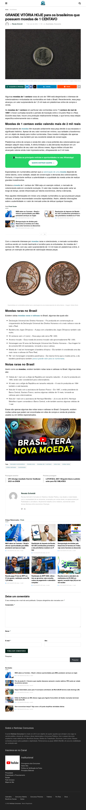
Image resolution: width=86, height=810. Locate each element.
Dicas (66, 797)
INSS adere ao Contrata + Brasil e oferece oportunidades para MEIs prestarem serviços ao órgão (28, 213)
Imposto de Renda (13, 572)
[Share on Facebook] (31, 86)
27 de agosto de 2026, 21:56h (25, 218)
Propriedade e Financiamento (15, 775)
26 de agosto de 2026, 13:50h (25, 228)
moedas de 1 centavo (44, 464)
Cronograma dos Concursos (30, 763)
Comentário (10, 605)
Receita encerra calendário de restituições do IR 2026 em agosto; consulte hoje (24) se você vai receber (70, 579)
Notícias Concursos (17, 734)
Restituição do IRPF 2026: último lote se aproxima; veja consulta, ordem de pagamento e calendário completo (43, 579)
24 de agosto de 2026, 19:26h (41, 585)
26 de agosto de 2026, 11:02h (14, 583)
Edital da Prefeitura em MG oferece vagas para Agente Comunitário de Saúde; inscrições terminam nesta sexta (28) (47, 699)
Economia (57, 24)
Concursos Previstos (36, 797)
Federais (49, 797)
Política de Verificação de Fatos (31, 768)
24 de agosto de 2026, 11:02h (67, 585)
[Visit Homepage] (43, 3)
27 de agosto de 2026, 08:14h (64, 218)
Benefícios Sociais (11, 799)
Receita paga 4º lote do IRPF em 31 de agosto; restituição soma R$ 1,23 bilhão (17, 578)
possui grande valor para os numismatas (48, 358)
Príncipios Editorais (27, 770)
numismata (22, 467)
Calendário (8, 797)
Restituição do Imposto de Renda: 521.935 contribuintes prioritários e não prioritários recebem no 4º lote (67, 213)
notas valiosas (11, 467)
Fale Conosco (9, 780)
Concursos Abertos (21, 797)
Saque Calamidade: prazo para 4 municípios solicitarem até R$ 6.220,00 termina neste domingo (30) (47, 690)
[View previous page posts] (41, 234)
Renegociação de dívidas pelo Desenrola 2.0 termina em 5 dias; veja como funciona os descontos (28, 223)
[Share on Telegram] (27, 86)
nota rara (57, 464)
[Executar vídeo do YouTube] (43, 439)
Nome (8, 631)
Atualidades (13, 9)
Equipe (7, 777)
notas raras (66, 464)
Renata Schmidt (17, 24)
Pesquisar (8, 656)
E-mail (8, 641)
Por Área (58, 797)
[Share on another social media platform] (79, 86)
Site (46, 641)
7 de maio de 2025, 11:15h (34, 24)
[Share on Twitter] (34, 86)
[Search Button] (80, 3)
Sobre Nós (24, 766)
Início (6, 9)
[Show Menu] (6, 3)
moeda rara (31, 464)
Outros (22, 799)
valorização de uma (54, 171)
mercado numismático (17, 464)
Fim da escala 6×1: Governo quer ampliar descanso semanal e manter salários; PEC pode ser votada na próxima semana (47, 682)
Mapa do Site (9, 782)
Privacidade (9, 773)
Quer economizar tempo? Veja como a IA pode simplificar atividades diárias (39, 706)
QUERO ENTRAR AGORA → (43, 163)
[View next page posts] (44, 234)
